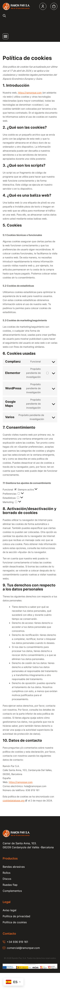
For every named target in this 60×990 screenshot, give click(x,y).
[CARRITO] (53, 6)
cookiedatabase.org (13, 800)
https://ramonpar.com (30, 92)
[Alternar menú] (5, 36)
